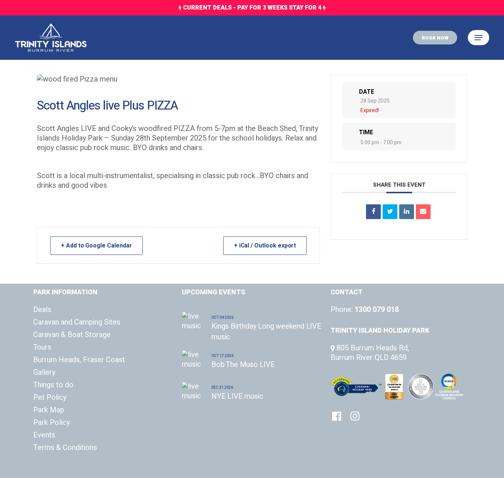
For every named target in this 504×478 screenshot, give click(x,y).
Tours (42, 347)
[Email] (423, 211)
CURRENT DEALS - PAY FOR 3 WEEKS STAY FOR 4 (252, 7)
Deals (42, 310)
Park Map (48, 410)
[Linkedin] (406, 211)
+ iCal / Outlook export (265, 245)
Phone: (365, 309)
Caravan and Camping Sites (76, 322)
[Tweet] (390, 211)
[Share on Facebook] (373, 211)
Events (44, 435)
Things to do (53, 385)
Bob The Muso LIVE (243, 364)
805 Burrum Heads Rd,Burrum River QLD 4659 (370, 353)
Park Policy (51, 422)
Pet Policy (49, 397)
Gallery (44, 372)
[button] (478, 37)
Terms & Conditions (65, 448)
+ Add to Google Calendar (96, 245)
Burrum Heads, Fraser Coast (79, 360)
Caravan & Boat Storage (72, 335)
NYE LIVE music (237, 396)
